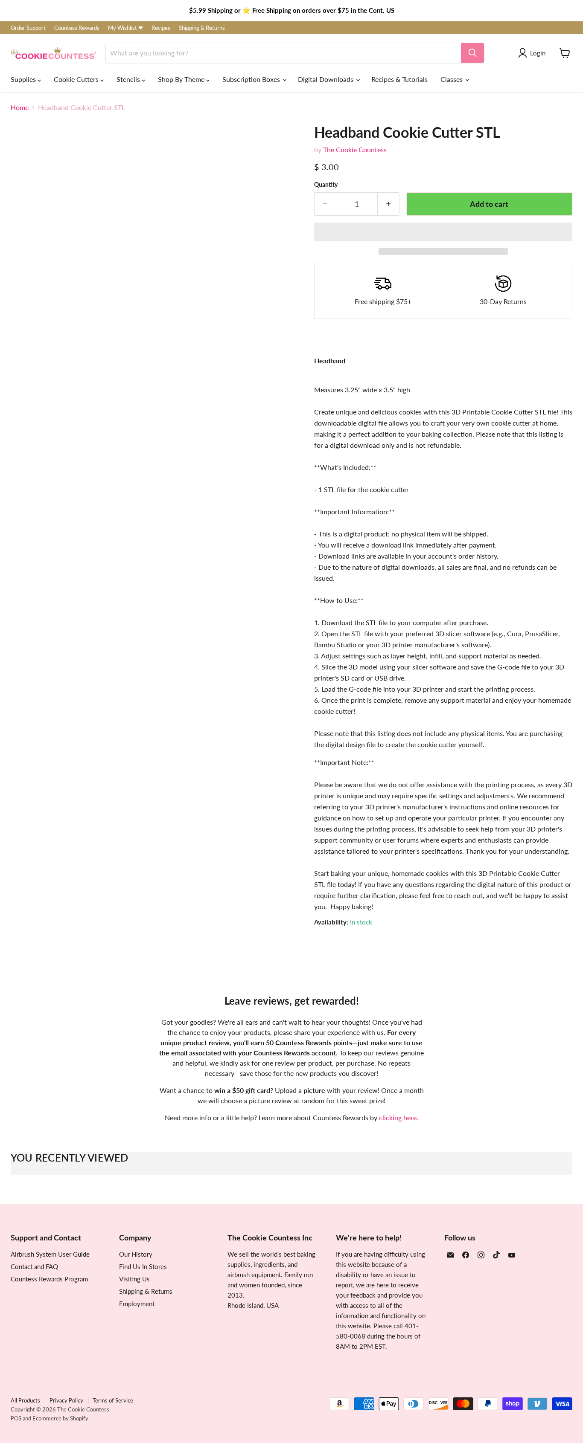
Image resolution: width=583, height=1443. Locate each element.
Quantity (326, 184)
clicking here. (398, 1117)
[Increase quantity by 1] (388, 204)
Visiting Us (134, 1279)
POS (16, 1418)
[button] (443, 232)
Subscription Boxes (252, 79)
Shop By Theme (182, 79)
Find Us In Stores (143, 1266)
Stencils (129, 79)
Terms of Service (113, 1400)
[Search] (472, 53)
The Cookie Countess (355, 149)
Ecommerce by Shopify (60, 1418)
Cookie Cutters (77, 79)
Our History (135, 1254)
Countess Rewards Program (49, 1279)
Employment (136, 1303)
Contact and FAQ (34, 1266)
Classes (452, 79)
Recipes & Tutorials (399, 79)
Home (20, 107)
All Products (25, 1400)
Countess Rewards (76, 28)
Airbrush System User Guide (50, 1254)
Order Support (28, 28)
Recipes (161, 28)
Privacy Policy (66, 1400)
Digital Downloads (326, 79)
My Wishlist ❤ (125, 28)
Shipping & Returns (202, 28)
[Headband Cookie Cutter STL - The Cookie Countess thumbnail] (27, 437)
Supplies (24, 79)
